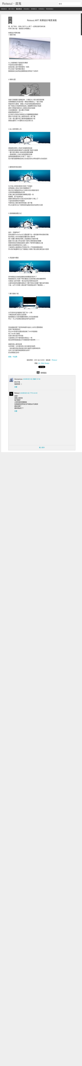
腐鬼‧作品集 (12, 357)
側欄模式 (34, 9)
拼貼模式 (26, 9)
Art (39, 363)
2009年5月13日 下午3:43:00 (28, 393)
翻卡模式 (12, 9)
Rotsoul (54, 360)
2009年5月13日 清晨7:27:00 (31, 379)
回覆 (15, 387)
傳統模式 (4, 9)
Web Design (45, 363)
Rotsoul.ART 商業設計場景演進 (42, 20)
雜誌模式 (19, 9)
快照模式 (41, 9)
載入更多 (42, 447)
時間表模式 (49, 9)
